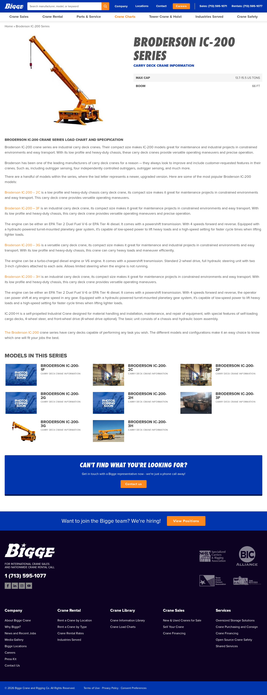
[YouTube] (29, 586)
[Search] (105, 6)
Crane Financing (174, 633)
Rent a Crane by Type (72, 627)
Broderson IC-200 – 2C (22, 192)
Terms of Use (92, 688)
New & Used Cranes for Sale (182, 620)
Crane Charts (125, 16)
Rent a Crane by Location (74, 620)
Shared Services (227, 646)
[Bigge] (14, 6)
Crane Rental (52, 16)
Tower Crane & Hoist (165, 16)
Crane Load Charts (122, 627)
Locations (141, 6)
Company (121, 6)
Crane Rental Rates (70, 633)
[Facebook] (8, 586)
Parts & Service (89, 16)
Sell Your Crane (173, 627)
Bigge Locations (16, 646)
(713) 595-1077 (252, 6)
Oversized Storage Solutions (235, 620)
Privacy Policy (110, 688)
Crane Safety (247, 16)
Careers (181, 6)
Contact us (133, 484)
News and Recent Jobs (20, 633)
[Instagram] (22, 586)
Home (9, 26)
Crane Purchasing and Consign (237, 627)
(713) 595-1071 (217, 6)
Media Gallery (14, 640)
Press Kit (10, 659)
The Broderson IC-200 (22, 332)
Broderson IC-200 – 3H (22, 277)
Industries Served (209, 16)
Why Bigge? (13, 627)
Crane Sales (19, 16)
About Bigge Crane (18, 620)
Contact (161, 6)
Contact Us (12, 665)
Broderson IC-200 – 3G (22, 245)
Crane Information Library (127, 620)
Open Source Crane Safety (234, 640)
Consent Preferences (134, 688)
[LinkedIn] (15, 586)
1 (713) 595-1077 (25, 575)
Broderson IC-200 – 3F (22, 208)
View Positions (186, 521)
